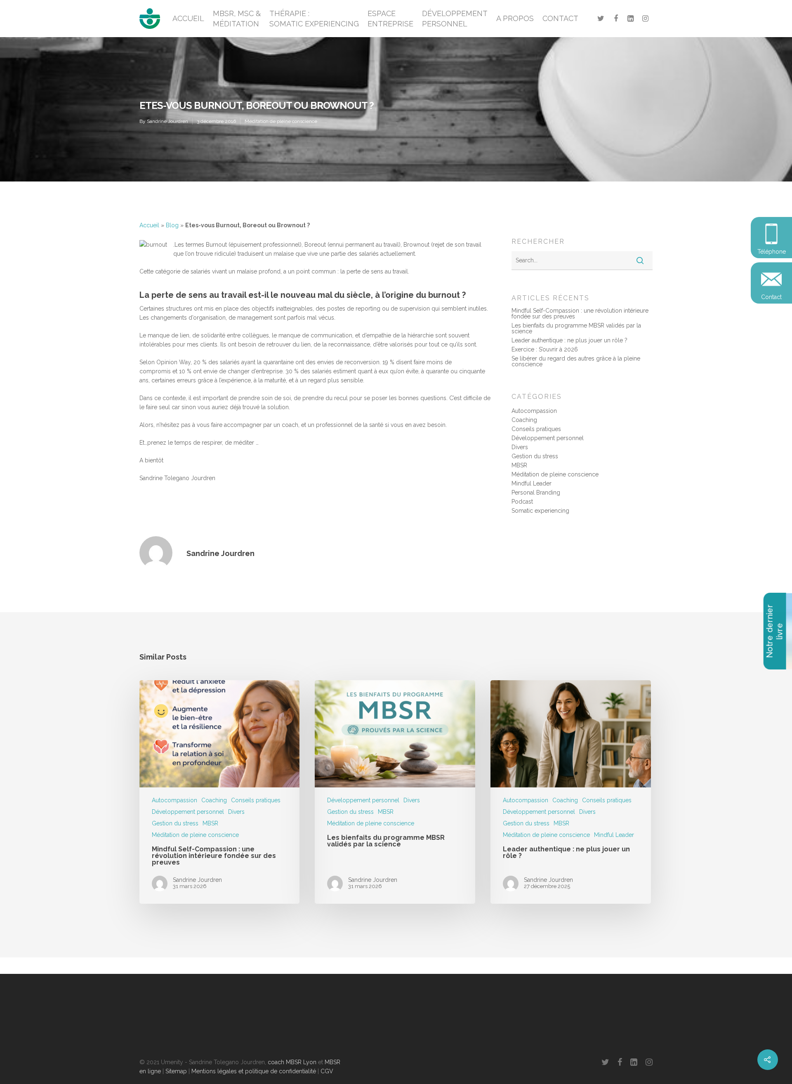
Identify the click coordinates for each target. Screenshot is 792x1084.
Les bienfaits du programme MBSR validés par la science (576, 328)
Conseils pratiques (536, 429)
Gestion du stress (535, 456)
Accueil (149, 225)
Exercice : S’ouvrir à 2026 (545, 349)
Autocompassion (534, 411)
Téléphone (771, 251)
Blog (172, 225)
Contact (771, 297)
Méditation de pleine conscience (281, 121)
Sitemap (176, 1071)
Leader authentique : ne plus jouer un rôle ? (569, 340)
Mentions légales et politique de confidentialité (253, 1071)
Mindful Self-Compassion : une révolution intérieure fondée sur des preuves (580, 313)
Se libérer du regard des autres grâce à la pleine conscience (576, 361)
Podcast (522, 501)
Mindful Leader (532, 483)
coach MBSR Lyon (292, 1062)
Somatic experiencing (540, 511)
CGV (327, 1071)
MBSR (519, 465)
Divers (520, 447)
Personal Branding (536, 492)
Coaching (524, 420)
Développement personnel (548, 438)
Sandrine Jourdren (167, 121)
